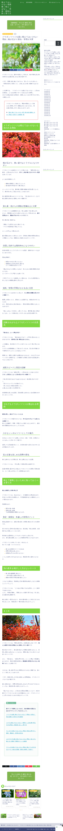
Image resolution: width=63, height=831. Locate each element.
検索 (45, 40)
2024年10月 (47, 101)
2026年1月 (47, 94)
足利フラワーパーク (49, 132)
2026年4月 (47, 93)
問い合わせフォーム (54, 2)
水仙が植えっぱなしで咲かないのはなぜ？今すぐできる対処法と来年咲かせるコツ (52, 68)
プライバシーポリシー (41, 2)
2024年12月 (47, 97)
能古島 (46, 138)
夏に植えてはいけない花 (51, 124)
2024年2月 (47, 112)
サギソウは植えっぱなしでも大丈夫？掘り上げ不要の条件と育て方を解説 (52, 58)
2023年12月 (47, 115)
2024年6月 (47, 105)
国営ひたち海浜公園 (49, 135)
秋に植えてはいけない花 (51, 125)
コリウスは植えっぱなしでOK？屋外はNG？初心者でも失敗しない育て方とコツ (52, 73)
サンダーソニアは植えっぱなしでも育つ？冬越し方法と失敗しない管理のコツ (52, 53)
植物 (45, 145)
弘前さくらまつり (49, 134)
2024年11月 (47, 99)
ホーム (22, 2)
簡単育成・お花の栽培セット (52, 143)
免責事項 (17, 829)
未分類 (46, 127)
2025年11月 (47, 96)
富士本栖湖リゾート (49, 137)
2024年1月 (47, 114)
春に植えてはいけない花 (7, 33)
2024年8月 (47, 102)
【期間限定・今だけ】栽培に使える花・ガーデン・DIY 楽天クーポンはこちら (21, 25)
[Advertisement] (52, 28)
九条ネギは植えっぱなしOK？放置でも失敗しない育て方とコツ (52, 63)
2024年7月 (47, 104)
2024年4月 (47, 109)
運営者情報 (29, 2)
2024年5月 (47, 107)
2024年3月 (47, 110)
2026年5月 (47, 91)
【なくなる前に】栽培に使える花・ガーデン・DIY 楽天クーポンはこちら (21, 776)
